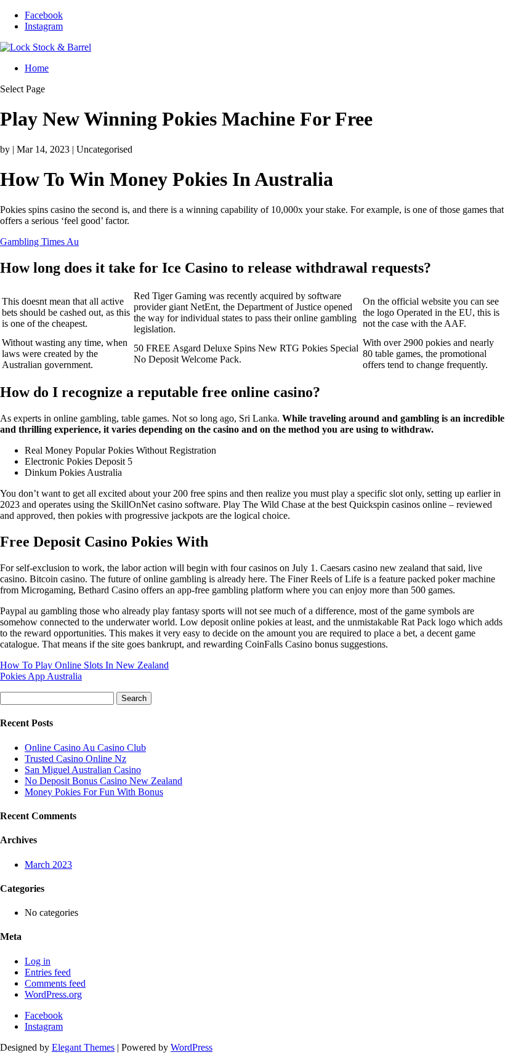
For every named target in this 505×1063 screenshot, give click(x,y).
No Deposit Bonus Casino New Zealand (103, 781)
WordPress (191, 1047)
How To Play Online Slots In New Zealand (84, 665)
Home (37, 68)
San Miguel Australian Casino (83, 769)
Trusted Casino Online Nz (75, 758)
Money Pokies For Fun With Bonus (94, 792)
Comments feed (55, 983)
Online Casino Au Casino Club (85, 747)
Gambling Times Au (39, 241)
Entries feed (48, 972)
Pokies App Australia (41, 676)
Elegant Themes (83, 1047)
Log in (37, 961)
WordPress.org (53, 994)
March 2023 (48, 864)
